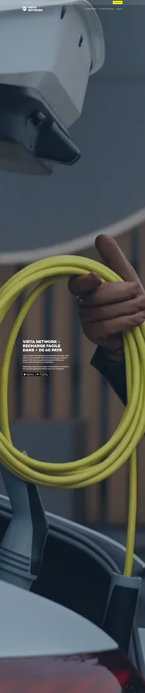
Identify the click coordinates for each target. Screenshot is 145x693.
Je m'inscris (117, 2)
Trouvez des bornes (106, 9)
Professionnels (91, 9)
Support (119, 9)
